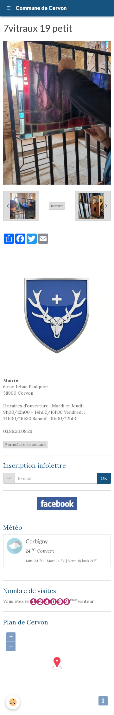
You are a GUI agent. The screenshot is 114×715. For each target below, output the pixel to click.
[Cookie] (13, 702)
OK (104, 478)
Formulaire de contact (25, 444)
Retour (57, 205)
